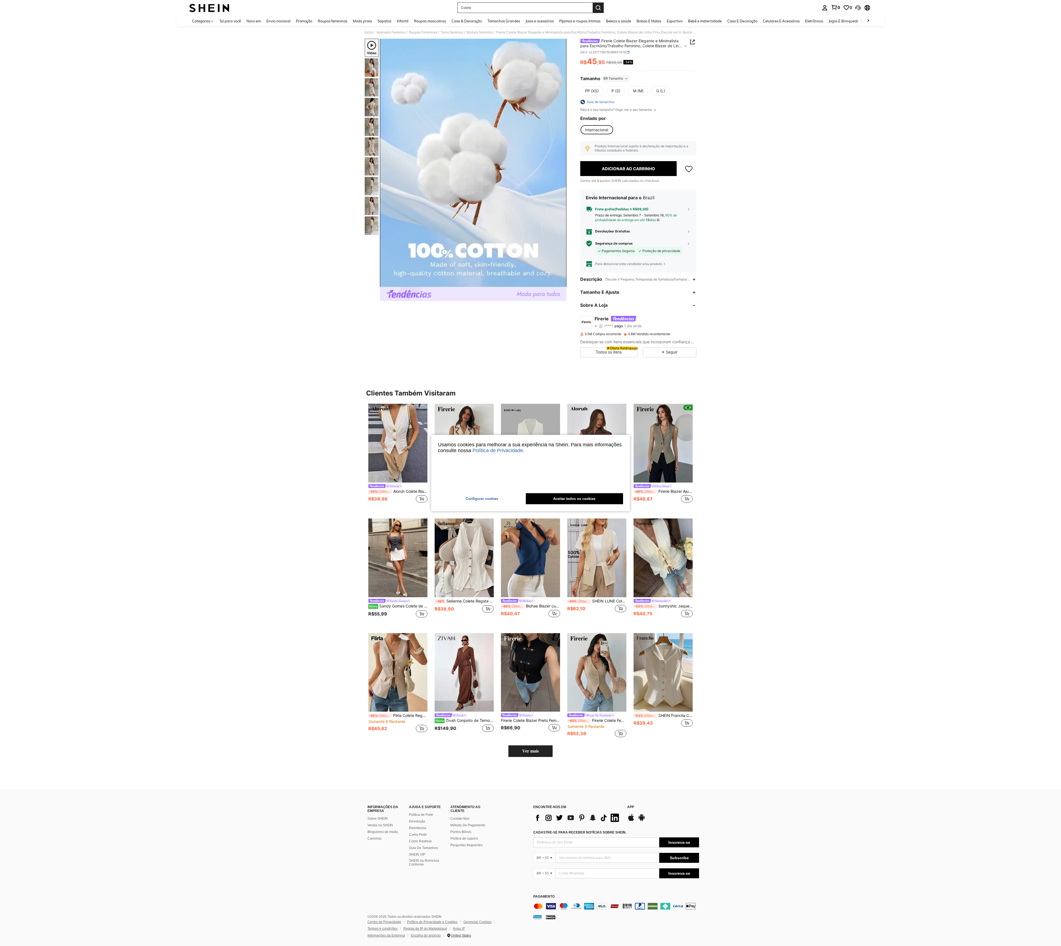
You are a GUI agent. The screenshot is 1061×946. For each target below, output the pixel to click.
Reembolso (417, 828)
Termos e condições (382, 929)
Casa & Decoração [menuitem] (466, 21)
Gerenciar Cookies (477, 922)
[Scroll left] (861, 20)
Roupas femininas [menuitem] (332, 21)
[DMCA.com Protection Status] (550, 917)
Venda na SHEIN (380, 825)
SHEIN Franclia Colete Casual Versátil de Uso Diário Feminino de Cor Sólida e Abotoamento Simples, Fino (663, 715)
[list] (577, 818)
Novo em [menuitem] (253, 21)
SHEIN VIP (417, 854)
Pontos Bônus (460, 832)
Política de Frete (421, 815)
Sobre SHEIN (377, 819)
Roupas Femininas (423, 32)
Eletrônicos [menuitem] (814, 21)
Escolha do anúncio (426, 935)
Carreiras (374, 838)
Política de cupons (464, 838)
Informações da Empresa (386, 935)
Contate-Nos (459, 819)
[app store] (631, 820)
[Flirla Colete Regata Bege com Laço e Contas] (397, 672)
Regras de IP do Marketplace (425, 929)
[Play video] (473, 162)
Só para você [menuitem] (230, 21)
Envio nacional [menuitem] (278, 21)
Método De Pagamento (467, 825)
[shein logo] (209, 7)
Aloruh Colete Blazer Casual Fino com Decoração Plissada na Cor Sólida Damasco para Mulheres (398, 491)
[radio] (591, 91)
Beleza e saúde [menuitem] (618, 21)
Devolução (417, 821)
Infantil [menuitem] (402, 21)
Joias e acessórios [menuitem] (540, 21)
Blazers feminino (479, 32)
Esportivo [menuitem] (674, 21)
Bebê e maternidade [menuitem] (705, 21)
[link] (835, 7)
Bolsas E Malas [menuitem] (649, 21)
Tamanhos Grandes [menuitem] (503, 21)
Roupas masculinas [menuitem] (430, 21)
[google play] (641, 820)
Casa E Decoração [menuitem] (742, 21)
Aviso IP (459, 929)
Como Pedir (418, 835)
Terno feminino (451, 32)
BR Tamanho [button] (613, 78)
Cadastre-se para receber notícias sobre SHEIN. (579, 832)
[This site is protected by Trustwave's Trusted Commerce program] (537, 917)
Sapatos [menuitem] (384, 21)
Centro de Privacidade (384, 922)
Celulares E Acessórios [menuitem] (781, 21)
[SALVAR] (688, 168)
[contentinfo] (616, 906)
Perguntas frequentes (466, 845)
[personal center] (824, 7)
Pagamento (544, 896)
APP (630, 807)
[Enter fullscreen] (560, 282)
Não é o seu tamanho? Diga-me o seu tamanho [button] (616, 110)
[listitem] (398, 457)
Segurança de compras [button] (614, 243)
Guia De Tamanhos (423, 848)
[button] (858, 7)
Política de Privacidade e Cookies (432, 922)
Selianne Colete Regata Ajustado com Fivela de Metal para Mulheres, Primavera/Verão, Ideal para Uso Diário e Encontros (465, 601)
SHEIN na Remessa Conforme (424, 862)
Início (369, 32)
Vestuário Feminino (391, 32)
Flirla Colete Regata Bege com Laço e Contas (398, 715)
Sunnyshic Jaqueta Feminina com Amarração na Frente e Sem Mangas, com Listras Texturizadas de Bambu (663, 606)
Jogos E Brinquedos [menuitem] (844, 21)
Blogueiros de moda (382, 832)
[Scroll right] (868, 20)
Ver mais (530, 751)
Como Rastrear (420, 841)
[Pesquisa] (598, 7)
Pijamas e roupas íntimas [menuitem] (579, 21)
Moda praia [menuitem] (362, 21)
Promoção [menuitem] (304, 21)
